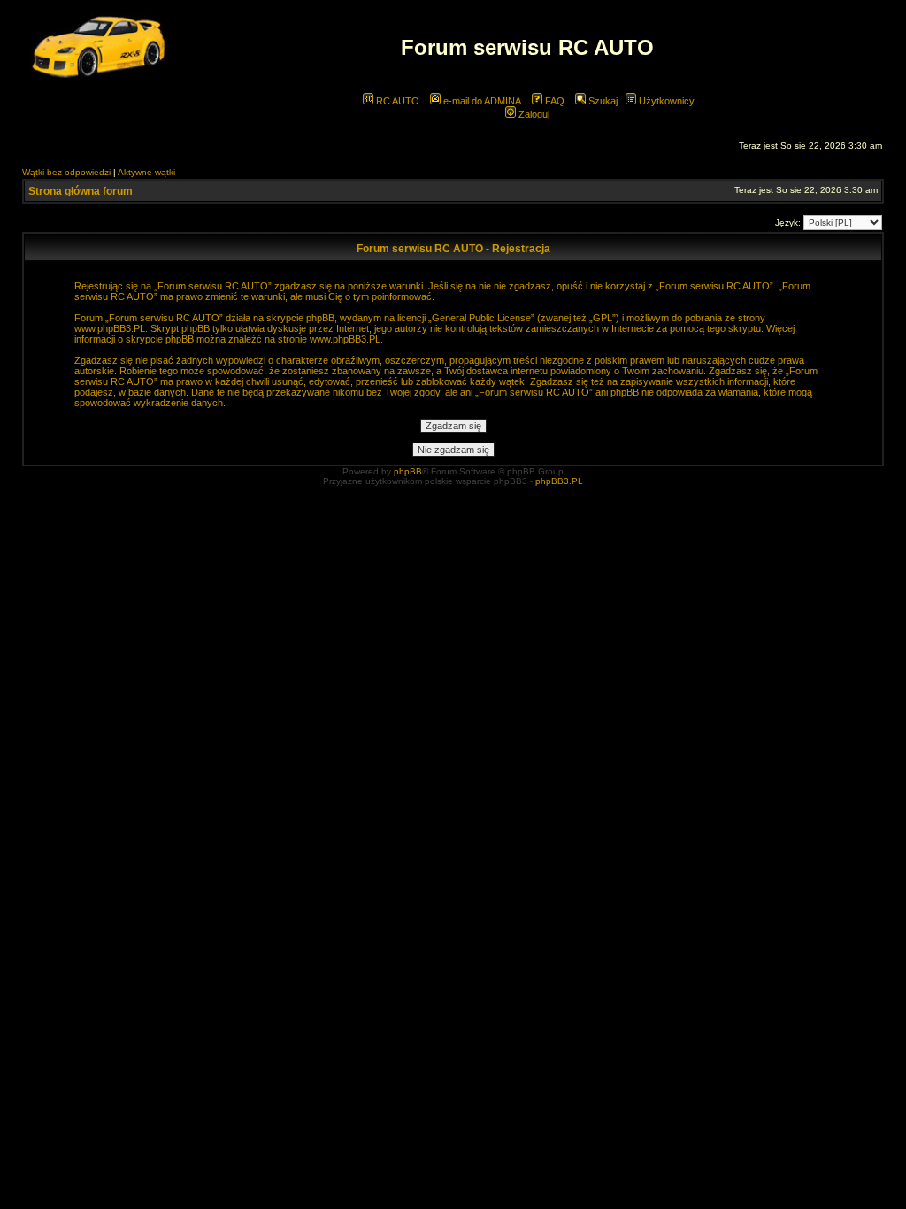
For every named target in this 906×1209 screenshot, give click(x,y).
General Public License (481, 317)
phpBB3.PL (559, 481)
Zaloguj (532, 114)
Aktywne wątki (146, 172)
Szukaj (602, 101)
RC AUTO (396, 101)
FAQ (553, 101)
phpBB (408, 471)
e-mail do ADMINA (481, 101)
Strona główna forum (80, 191)
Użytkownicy (665, 101)
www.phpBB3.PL (109, 328)
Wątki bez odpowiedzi (66, 172)
